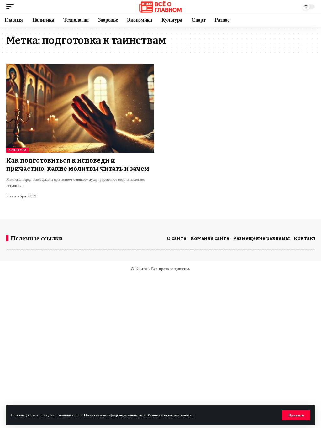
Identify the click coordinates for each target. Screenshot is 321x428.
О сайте (176, 238)
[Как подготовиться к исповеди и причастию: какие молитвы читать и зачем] (80, 108)
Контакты (307, 238)
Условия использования (170, 415)
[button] (296, 415)
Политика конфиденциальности (114, 415)
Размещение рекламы (261, 238)
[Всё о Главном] (160, 6)
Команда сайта (209, 238)
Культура (17, 150)
